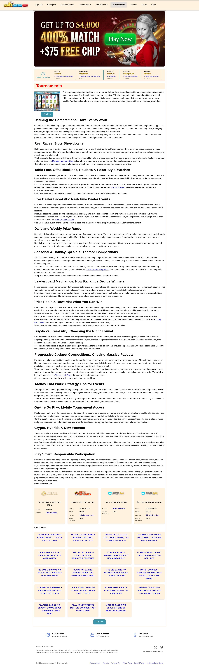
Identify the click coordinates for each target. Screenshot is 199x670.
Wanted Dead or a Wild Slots (86, 76)
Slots (153, 5)
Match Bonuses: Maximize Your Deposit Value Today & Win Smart (149, 574)
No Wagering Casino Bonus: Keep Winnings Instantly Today (50, 573)
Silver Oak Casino (119, 508)
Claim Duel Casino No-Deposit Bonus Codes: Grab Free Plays (50, 590)
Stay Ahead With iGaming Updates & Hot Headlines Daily (116, 555)
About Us (106, 663)
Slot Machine (102, 5)
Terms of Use (115, 663)
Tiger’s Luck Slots (63, 375)
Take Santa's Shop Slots (97, 269)
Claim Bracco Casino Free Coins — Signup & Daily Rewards (149, 538)
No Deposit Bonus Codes (154, 663)
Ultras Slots (109, 76)
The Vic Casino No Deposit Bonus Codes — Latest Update (116, 573)
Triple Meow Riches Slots (60, 76)
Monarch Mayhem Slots (63, 161)
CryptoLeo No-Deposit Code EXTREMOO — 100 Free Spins (116, 590)
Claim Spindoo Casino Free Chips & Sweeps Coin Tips (149, 555)
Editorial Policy (139, 663)
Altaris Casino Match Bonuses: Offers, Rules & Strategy (83, 538)
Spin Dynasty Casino (64, 220)
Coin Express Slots (127, 76)
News (144, 5)
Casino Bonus (85, 5)
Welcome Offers (95, 663)
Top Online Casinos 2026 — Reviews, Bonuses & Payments (83, 555)
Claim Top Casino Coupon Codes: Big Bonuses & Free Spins (83, 573)
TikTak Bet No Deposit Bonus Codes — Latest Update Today (49, 538)
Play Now (47, 114)
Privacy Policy (127, 663)
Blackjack (51, 5)
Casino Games (67, 5)
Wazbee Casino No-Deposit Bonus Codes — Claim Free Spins (149, 590)
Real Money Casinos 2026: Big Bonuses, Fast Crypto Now (83, 608)
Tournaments (118, 5)
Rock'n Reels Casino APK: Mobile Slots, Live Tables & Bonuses (116, 538)
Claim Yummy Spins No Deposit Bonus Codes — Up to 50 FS (83, 590)
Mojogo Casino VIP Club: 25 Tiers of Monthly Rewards (116, 608)
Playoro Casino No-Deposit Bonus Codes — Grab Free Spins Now (50, 609)
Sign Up (39, 5)
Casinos (133, 5)
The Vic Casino (118, 187)
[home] (17, 8)
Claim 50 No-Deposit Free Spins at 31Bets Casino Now (49, 555)
